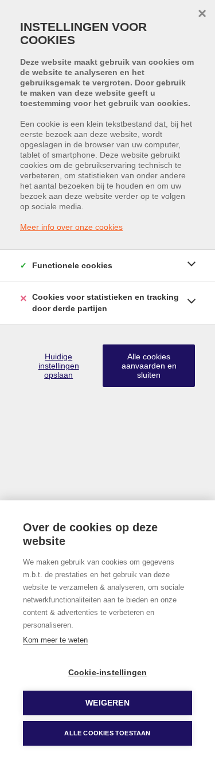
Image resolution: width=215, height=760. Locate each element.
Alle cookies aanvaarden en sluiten (149, 365)
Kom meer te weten (55, 640)
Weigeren (107, 703)
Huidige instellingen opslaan (58, 365)
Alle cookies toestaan (107, 733)
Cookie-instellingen (107, 672)
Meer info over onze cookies (71, 227)
